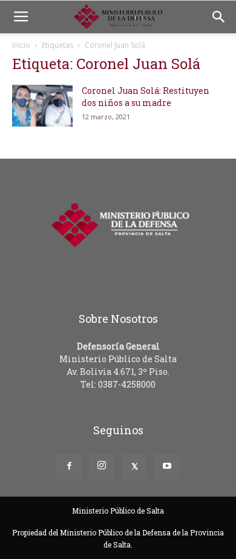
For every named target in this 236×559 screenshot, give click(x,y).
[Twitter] (134, 466)
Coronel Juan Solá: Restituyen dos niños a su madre (145, 96)
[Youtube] (167, 466)
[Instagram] (102, 466)
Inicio (21, 45)
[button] (219, 17)
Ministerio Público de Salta (118, 510)
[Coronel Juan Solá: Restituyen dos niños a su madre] (42, 106)
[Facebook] (69, 466)
